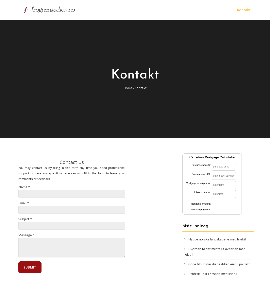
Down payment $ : (201, 174)
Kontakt (244, 10)
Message (25, 235)
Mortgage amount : (201, 203)
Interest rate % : (202, 192)
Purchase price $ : (201, 165)
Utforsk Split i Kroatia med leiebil (212, 274)
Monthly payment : (201, 209)
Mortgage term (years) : (198, 183)
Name (22, 187)
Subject (23, 219)
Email (22, 203)
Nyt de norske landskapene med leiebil (217, 239)
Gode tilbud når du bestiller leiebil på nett (219, 264)
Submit (30, 267)
